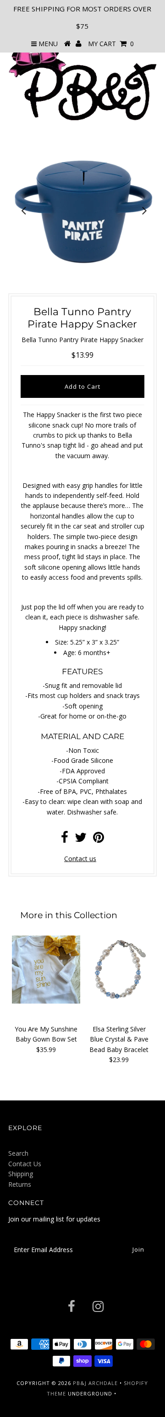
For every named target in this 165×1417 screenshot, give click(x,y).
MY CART (111, 43)
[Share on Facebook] (64, 839)
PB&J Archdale (95, 1383)
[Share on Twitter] (81, 839)
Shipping (20, 1173)
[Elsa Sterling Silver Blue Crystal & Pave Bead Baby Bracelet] (119, 970)
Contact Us (24, 1163)
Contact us (80, 858)
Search (18, 1153)
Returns (19, 1184)
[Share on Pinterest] (98, 839)
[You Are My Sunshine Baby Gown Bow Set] (46, 970)
